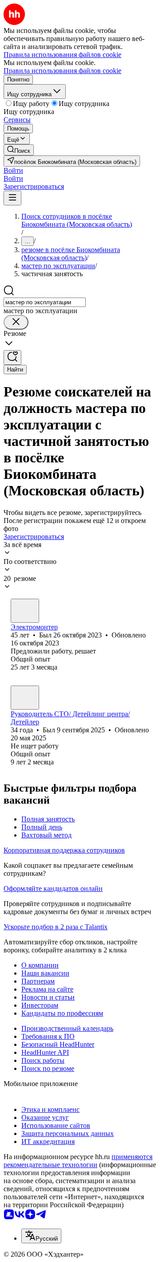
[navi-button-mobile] (12, 198)
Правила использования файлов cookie (62, 70)
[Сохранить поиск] (12, 357)
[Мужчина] (25, 611)
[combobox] (45, 302)
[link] (19, 149)
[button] (13, 170)
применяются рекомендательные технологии (78, 1160)
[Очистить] (16, 322)
